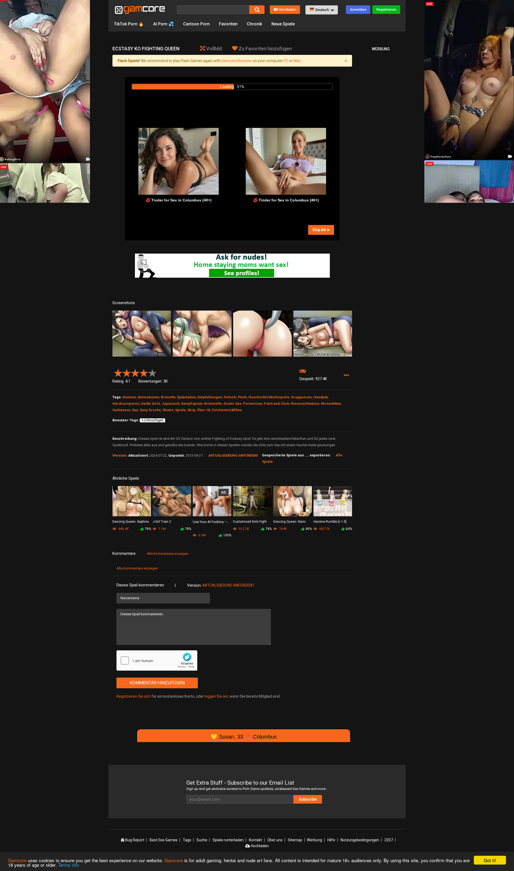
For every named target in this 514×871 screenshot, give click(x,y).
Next (345, 322)
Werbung (314, 840)
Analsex (129, 397)
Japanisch (171, 404)
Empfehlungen (210, 397)
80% (309, 529)
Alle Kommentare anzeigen (167, 554)
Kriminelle (213, 404)
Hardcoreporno (125, 404)
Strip (191, 410)
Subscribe (308, 799)
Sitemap (295, 840)
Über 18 (203, 410)
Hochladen (287, 9)
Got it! (490, 860)
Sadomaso (121, 410)
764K (282, 529)
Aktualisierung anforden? (228, 585)
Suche (201, 840)
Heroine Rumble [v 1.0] (329, 522)
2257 (388, 840)
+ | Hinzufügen (153, 420)
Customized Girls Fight (250, 522)
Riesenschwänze (305, 404)
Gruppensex (301, 397)
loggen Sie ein (216, 696)
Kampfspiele (192, 404)
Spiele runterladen (228, 840)
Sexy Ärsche (150, 410)
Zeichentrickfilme (226, 410)
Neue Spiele (283, 23)
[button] (321, 9)
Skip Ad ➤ (321, 230)
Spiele (180, 410)
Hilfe (331, 840)
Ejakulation (186, 397)
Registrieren (386, 9)
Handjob (320, 397)
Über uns (274, 840)
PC (286, 61)
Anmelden (358, 9)
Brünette (168, 397)
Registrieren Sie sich (133, 696)
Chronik (254, 23)
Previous (118, 322)
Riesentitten (331, 404)
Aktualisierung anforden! (233, 455)
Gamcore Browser (236, 61)
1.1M (162, 529)
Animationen (148, 397)
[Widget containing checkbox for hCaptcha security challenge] (156, 660)
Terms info (68, 864)
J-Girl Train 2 (162, 522)
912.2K (243, 529)
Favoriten (228, 23)
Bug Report (134, 840)
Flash (242, 397)
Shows (167, 410)
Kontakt (255, 840)
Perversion (252, 404)
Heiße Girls (150, 404)
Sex (135, 410)
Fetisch (230, 397)
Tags (187, 840)
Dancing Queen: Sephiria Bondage (130, 522)
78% (148, 529)
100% (227, 535)
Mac (297, 61)
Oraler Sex (232, 404)
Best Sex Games (163, 840)
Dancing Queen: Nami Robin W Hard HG (289, 522)
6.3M (202, 535)
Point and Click (276, 404)
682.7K (324, 529)
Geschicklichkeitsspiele (268, 397)
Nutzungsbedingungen (360, 840)
